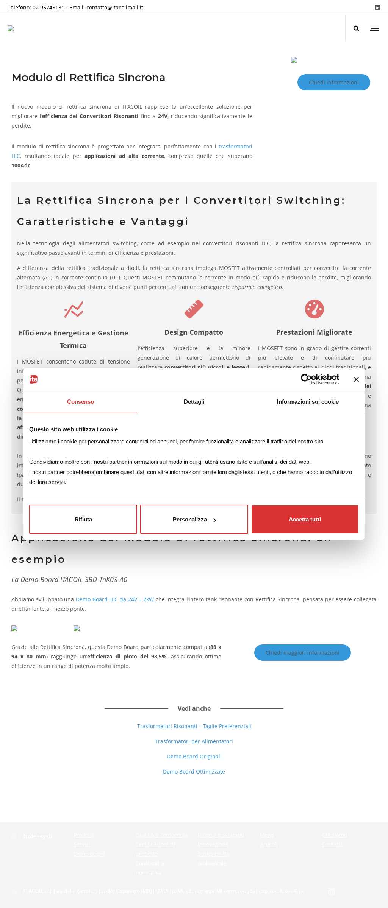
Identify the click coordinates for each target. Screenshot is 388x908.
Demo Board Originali (194, 756)
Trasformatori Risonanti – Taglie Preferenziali (194, 726)
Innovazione (213, 844)
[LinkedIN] (377, 7)
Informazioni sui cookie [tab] (308, 401)
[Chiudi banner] (356, 379)
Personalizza (190, 519)
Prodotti (84, 834)
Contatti (332, 844)
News (267, 834)
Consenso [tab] (80, 401)
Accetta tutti (305, 519)
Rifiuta (83, 519)
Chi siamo (334, 834)
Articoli (269, 844)
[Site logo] (11, 28)
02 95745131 (48, 7)
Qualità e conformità (162, 834)
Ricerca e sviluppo (221, 834)
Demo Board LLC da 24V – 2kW (115, 599)
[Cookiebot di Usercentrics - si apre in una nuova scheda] (306, 379)
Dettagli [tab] (194, 401)
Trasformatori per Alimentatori (194, 741)
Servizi (82, 844)
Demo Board (89, 853)
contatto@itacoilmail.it (114, 7)
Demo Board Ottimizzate (194, 771)
